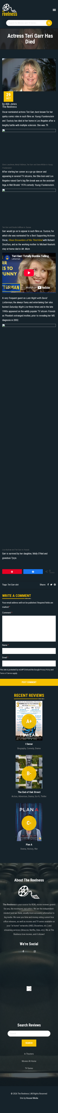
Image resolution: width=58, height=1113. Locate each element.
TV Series (29, 1068)
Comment (7, 612)
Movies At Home (29, 1061)
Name (5, 645)
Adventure (22, 796)
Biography (21, 748)
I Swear (29, 744)
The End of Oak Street (29, 792)
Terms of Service (6, 673)
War (36, 848)
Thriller (43, 796)
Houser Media (32, 1098)
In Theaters (29, 1054)
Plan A (29, 844)
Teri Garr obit (13, 584)
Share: (43, 584)
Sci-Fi (37, 796)
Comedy (30, 748)
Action (14, 796)
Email (5, 657)
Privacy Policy (45, 670)
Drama (38, 748)
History (30, 848)
